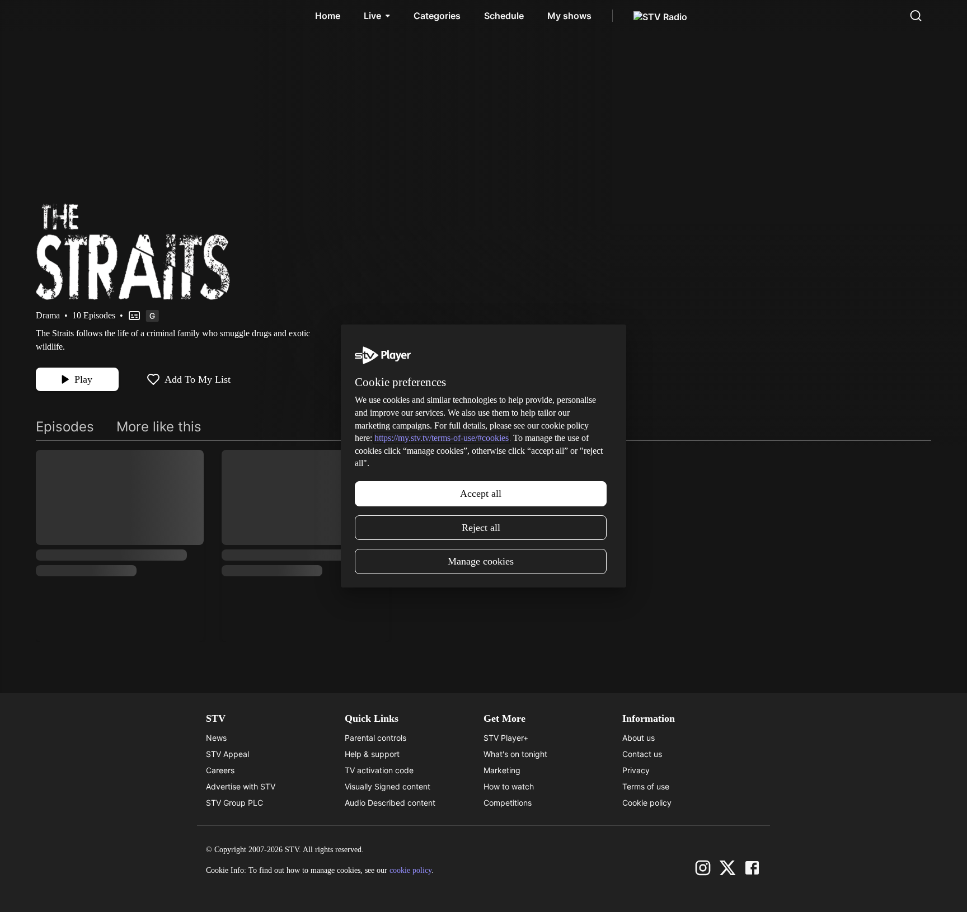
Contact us (642, 754)
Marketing (502, 770)
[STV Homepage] (62, 15)
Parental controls (375, 737)
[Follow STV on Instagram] (703, 868)
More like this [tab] (158, 427)
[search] (915, 15)
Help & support (372, 754)
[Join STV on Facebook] (752, 868)
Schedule (504, 15)
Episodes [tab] (65, 427)
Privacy (636, 770)
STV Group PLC (234, 802)
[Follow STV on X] (727, 868)
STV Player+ (506, 737)
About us (638, 737)
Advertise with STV (240, 786)
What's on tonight (515, 754)
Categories (437, 15)
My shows (569, 15)
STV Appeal (227, 754)
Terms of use (645, 786)
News (216, 737)
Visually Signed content (387, 786)
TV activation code (379, 770)
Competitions (508, 802)
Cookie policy (647, 802)
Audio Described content (390, 802)
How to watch (509, 786)
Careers (220, 770)
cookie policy (410, 870)
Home (327, 15)
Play (83, 379)
